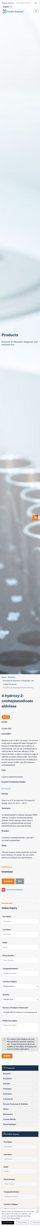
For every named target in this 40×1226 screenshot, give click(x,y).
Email (5, 942)
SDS (20, 881)
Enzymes (11, 677)
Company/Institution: (10, 968)
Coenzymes (8, 1099)
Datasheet (8, 881)
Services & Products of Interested (16, 1008)
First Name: (7, 916)
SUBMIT (7, 1056)
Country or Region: (10, 981)
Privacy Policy (15, 1218)
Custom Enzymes (9, 684)
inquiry (5, 717)
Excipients (7, 1079)
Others (6, 1109)
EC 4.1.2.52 (6, 789)
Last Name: (7, 929)
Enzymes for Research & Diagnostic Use (18, 681)
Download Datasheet (14, 890)
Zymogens (7, 1094)
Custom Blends (9, 1119)
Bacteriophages (9, 1124)
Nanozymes (8, 1114)
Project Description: (10, 1021)
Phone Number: (8, 955)
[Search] (35, 3)
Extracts (6, 1084)
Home (4, 677)
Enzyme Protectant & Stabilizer (15, 1104)
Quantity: (6, 994)
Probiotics (7, 1089)
